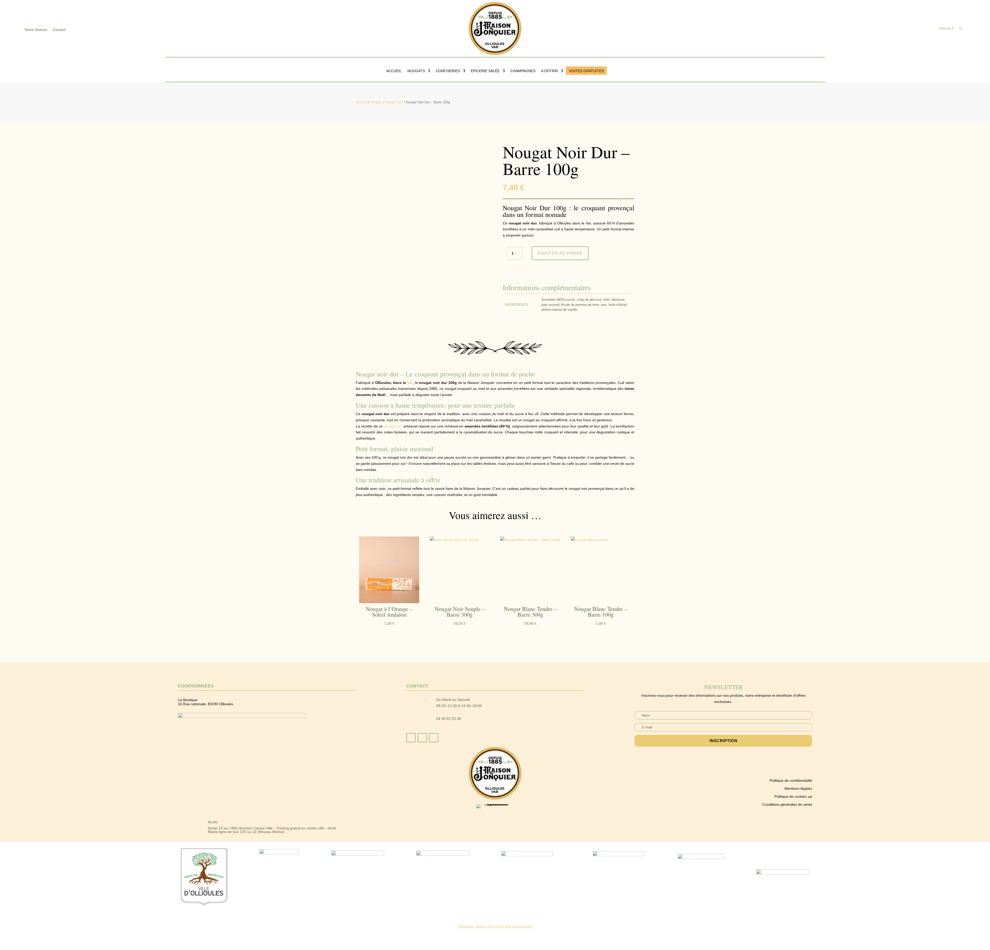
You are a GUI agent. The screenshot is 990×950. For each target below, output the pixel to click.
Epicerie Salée (485, 71)
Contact (59, 30)
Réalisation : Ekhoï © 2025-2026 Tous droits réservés (495, 926)
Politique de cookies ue (793, 796)
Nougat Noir (394, 102)
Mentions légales (798, 788)
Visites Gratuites (586, 71)
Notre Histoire (36, 30)
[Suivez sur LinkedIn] (433, 737)
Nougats (416, 71)
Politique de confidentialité (791, 780)
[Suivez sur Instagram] (422, 737)
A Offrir (549, 71)
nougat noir (393, 426)
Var (410, 383)
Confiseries (448, 71)
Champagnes (522, 71)
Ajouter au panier (560, 253)
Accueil (394, 71)
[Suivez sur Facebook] (411, 737)
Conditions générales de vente (787, 804)
